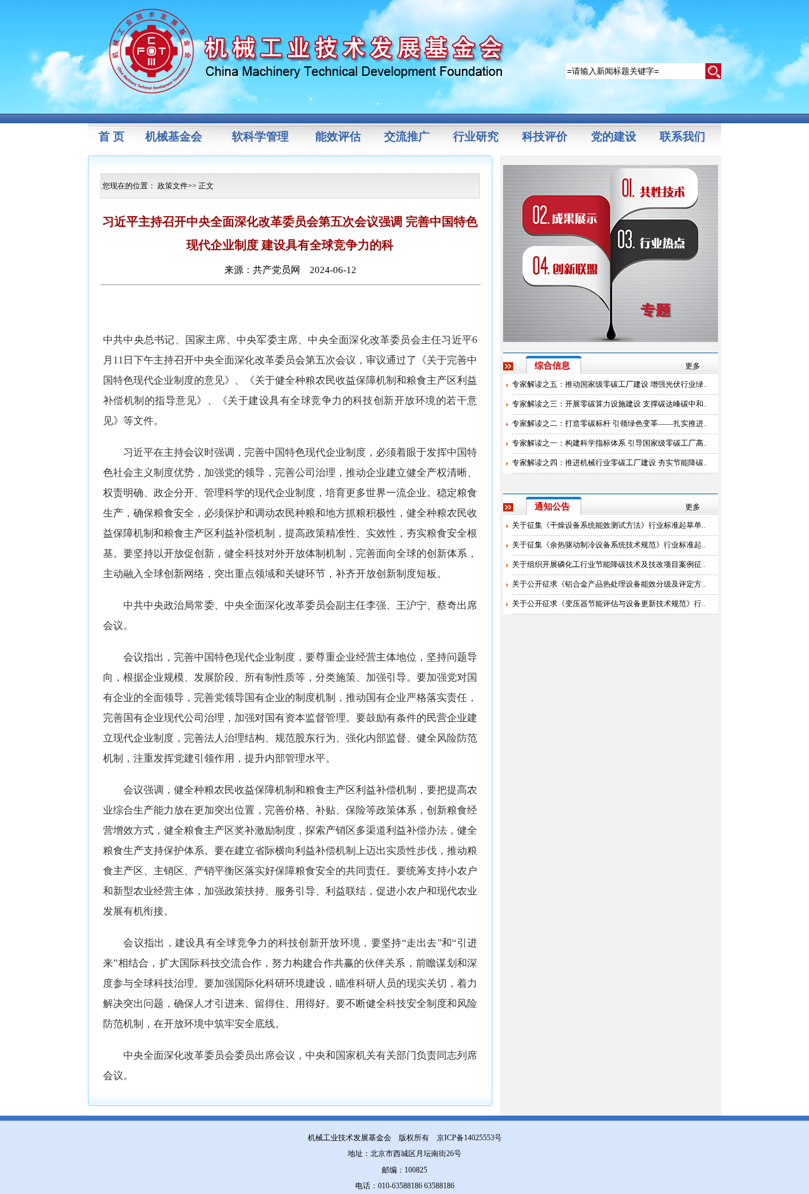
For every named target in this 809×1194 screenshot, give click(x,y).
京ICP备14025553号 (469, 1137)
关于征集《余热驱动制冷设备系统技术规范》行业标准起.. (608, 544)
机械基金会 (173, 136)
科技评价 (545, 136)
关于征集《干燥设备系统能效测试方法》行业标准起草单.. (608, 525)
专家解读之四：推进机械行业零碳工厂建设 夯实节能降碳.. (609, 462)
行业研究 (476, 136)
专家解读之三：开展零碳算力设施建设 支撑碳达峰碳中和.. (609, 403)
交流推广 (407, 136)
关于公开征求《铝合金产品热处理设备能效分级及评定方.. (608, 584)
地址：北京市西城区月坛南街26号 (404, 1153)
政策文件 (172, 185)
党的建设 (613, 136)
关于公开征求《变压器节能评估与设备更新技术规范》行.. (608, 603)
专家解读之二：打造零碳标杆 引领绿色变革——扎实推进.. (609, 423)
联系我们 (682, 136)
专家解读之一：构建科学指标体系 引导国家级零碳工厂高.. (609, 443)
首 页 (112, 136)
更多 (692, 366)
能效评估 (338, 136)
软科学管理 (260, 136)
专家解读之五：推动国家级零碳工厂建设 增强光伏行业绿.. (609, 384)
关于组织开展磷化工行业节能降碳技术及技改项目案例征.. (608, 564)
